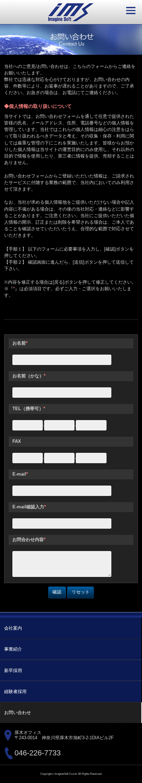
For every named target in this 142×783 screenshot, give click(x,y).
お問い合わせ (17, 712)
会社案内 (13, 628)
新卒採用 (13, 670)
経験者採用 (15, 691)
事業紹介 (13, 649)
